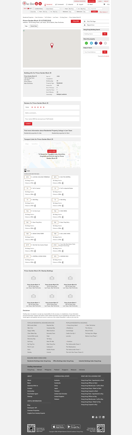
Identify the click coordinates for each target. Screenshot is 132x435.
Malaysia (73, 370)
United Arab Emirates (60, 394)
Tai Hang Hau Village (91, 333)
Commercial (60, 4)
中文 (108, 4)
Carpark (81, 4)
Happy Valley (31, 331)
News (29, 383)
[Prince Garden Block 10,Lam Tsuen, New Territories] (33, 278)
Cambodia (57, 383)
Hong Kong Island (71, 325)
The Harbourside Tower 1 (73, 349)
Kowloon (69, 341)
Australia (57, 380)
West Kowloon (51, 331)
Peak (48, 336)
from (41, 11)
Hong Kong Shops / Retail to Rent (91, 388)
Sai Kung (30, 341)
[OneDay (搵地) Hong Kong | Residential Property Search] (32, 3)
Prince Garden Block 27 (52, 303)
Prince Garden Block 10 (33, 284)
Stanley (29, 352)
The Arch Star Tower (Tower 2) (74, 352)
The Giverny (88, 328)
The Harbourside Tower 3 (73, 344)
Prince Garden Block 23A (52, 284)
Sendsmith (106, 56)
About (29, 380)
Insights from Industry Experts (36, 413)
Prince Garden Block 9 (70, 303)
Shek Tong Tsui (51, 344)
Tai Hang (49, 339)
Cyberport (50, 347)
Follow (76, 21)
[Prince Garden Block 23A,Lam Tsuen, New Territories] (51, 278)
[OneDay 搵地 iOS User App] (58, 427)
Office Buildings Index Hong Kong (63, 361)
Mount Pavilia (89, 331)
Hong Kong (30, 370)
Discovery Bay (31, 339)
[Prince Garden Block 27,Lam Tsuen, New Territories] (51, 296)
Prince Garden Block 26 (70, 284)
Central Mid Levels (32, 336)
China (56, 386)
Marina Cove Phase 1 (91, 336)
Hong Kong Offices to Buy (89, 396)
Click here (52, 151)
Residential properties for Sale (32, 133)
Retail (91, 4)
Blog (28, 405)
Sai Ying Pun (30, 344)
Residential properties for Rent (60, 133)
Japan (56, 388)
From (66, 9)
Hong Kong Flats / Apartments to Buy (92, 394)
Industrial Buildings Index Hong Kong (90, 361)
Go (105, 34)
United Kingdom (59, 396)
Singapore (65, 370)
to (78, 9)
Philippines (48, 370)
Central (49, 352)
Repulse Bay (50, 325)
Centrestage (69, 331)
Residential (49, 4)
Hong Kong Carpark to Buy (89, 404)
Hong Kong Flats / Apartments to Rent (92, 380)
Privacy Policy (80, 431)
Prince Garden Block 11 (33, 303)
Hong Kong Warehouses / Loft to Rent (92, 386)
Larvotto (68, 336)
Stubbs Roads (51, 349)
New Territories (90, 325)
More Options (103, 12)
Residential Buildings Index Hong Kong (39, 361)
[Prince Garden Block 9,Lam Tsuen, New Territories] (70, 296)
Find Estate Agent (32, 394)
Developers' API (32, 408)
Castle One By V (70, 333)
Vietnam (39, 370)
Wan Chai (30, 328)
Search (94, 11)
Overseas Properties (79, 1)
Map (26, 26)
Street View (34, 26)
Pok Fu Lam (30, 347)
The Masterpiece (71, 347)
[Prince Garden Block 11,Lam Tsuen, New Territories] (33, 296)
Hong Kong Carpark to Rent (89, 391)
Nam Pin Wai (50, 341)
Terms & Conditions (71, 431)
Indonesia (82, 370)
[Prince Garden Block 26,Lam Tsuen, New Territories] (70, 278)
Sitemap (29, 396)
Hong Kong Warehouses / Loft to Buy (92, 399)
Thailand (56, 370)
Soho (28, 349)
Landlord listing (38, 8)
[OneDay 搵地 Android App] (73, 427)
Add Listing (92, 1)
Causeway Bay (51, 328)
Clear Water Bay (32, 333)
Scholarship (30, 391)
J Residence (69, 328)
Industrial (70, 4)
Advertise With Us (32, 386)
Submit (28, 124)
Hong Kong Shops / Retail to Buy (91, 402)
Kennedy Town (51, 333)
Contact (29, 388)
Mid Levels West (32, 325)
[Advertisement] (96, 86)
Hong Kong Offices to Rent (89, 383)
